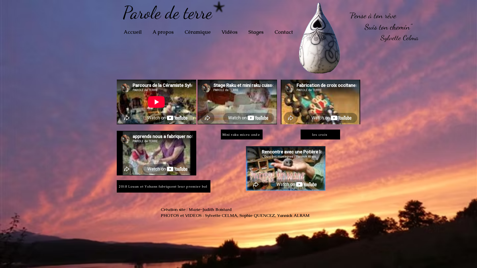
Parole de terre (169, 12)
